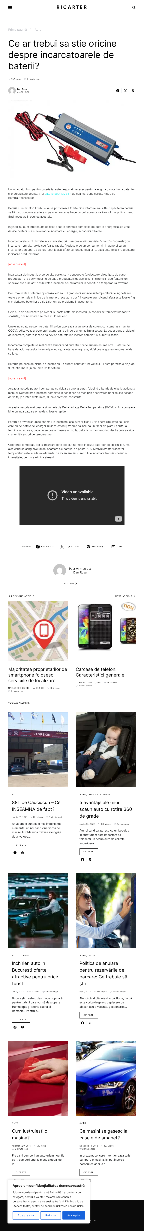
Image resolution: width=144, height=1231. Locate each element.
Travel (25, 955)
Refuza (50, 1215)
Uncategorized (18, 688)
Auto (38, 29)
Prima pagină (17, 29)
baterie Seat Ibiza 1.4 (58, 193)
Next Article (124, 596)
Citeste (21, 845)
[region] (49, 1201)
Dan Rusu (22, 89)
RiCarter (72, 7)
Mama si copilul (100, 794)
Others (81, 682)
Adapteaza (25, 1215)
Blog (92, 955)
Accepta (73, 1215)
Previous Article (22, 596)
